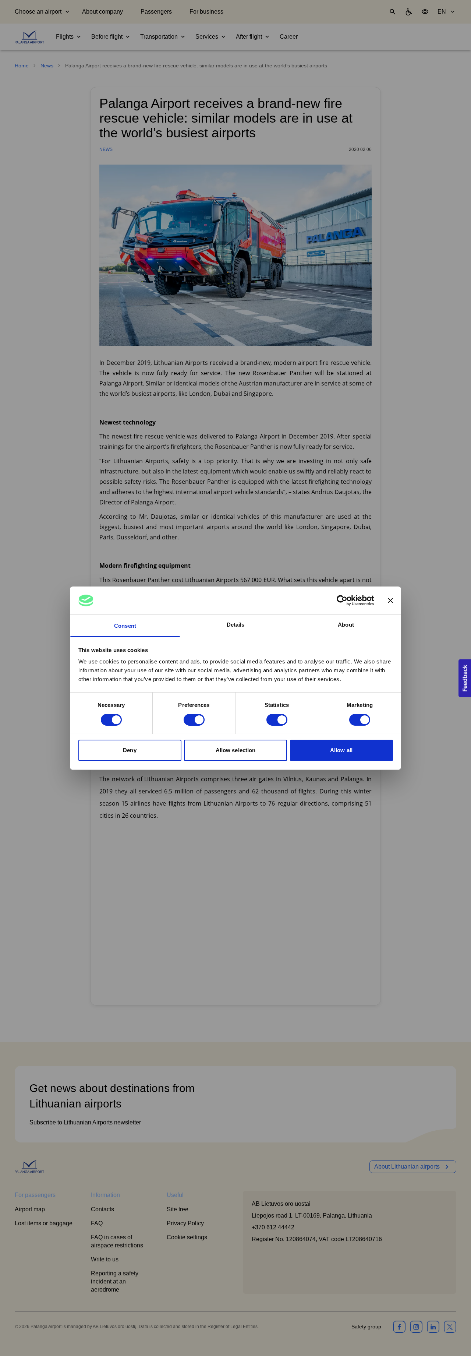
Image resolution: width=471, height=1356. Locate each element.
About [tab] (346, 624)
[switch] (194, 720)
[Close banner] (390, 600)
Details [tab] (236, 624)
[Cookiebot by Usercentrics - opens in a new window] (342, 600)
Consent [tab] (125, 626)
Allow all (341, 750)
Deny (129, 750)
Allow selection (236, 750)
